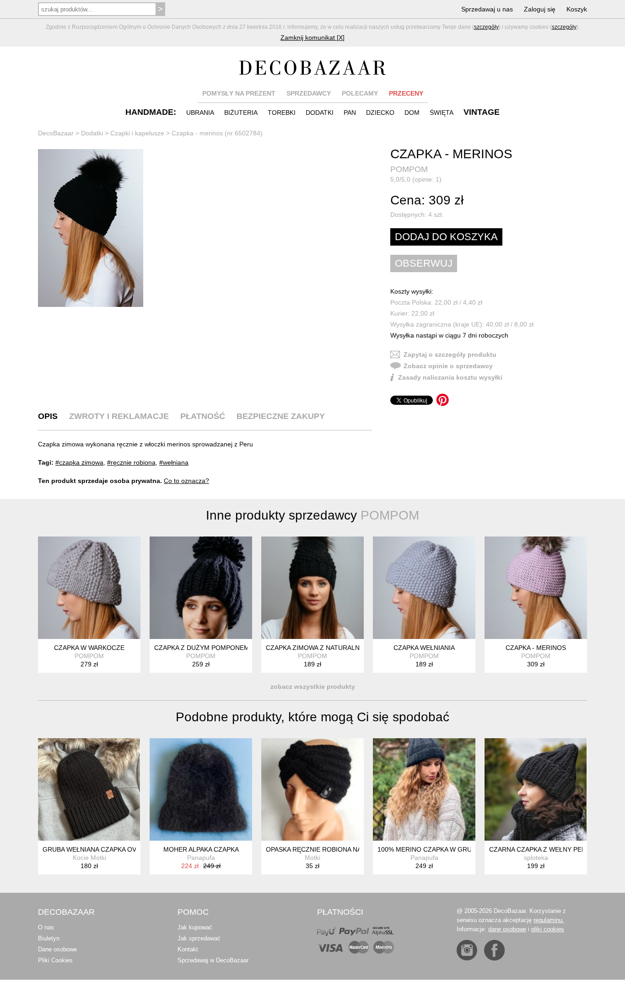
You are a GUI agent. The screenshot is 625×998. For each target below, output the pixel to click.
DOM (412, 112)
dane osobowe (507, 929)
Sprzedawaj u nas (487, 9)
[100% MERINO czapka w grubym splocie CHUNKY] (424, 789)
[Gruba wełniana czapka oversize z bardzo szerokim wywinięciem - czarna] (89, 789)
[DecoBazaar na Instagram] (467, 950)
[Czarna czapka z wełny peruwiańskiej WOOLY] (536, 789)
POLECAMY (360, 93)
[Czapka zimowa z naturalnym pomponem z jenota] (312, 588)
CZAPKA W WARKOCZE (89, 647)
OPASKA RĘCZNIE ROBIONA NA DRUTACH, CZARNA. (345, 849)
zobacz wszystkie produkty (312, 686)
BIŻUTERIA (241, 112)
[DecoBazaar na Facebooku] (494, 950)
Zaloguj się (539, 9)
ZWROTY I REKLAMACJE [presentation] (119, 416)
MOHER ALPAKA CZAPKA (201, 849)
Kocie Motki (89, 857)
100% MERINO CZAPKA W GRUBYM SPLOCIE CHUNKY (460, 849)
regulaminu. (548, 920)
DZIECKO (380, 112)
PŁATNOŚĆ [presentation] (202, 416)
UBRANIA (200, 112)
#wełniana (174, 462)
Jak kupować (195, 927)
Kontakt (188, 949)
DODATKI (320, 112)
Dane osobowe (57, 949)
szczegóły (486, 27)
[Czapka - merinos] (90, 228)
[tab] (48, 416)
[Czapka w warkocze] (89, 588)
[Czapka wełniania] (424, 588)
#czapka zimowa (79, 462)
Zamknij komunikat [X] (312, 37)
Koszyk (576, 9)
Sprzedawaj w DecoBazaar (213, 960)
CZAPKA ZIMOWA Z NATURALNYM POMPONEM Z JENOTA (354, 647)
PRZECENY (406, 93)
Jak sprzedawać (199, 938)
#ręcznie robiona (131, 462)
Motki (312, 857)
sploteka (536, 857)
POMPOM (409, 169)
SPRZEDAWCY (308, 93)
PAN (350, 112)
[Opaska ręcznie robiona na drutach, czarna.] (312, 789)
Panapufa (201, 857)
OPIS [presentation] (48, 416)
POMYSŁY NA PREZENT (238, 93)
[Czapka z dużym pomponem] (201, 588)
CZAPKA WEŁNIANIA (424, 647)
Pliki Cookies (55, 960)
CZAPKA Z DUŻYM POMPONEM (201, 647)
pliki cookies (547, 929)
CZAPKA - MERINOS (536, 647)
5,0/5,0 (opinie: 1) (416, 179)
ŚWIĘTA (441, 112)
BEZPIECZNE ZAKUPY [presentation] (281, 416)
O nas (46, 927)
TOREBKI (282, 112)
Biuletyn (48, 938)
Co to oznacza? (186, 480)
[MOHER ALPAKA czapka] (201, 789)
